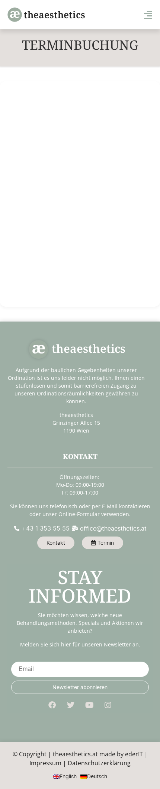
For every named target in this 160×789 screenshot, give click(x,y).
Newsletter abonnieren (80, 687)
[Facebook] (52, 705)
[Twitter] (70, 705)
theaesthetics (54, 14)
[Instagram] (108, 705)
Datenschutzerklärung (99, 763)
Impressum (45, 763)
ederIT (134, 754)
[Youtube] (89, 705)
